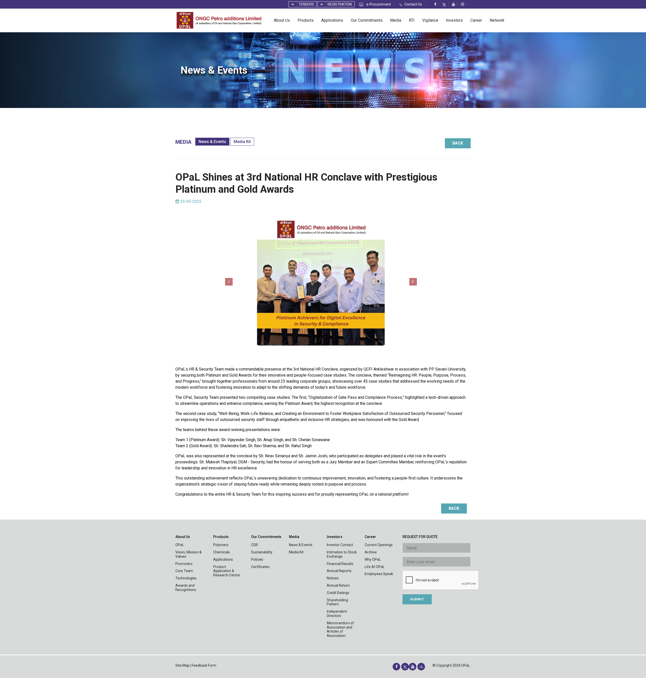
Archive (371, 552)
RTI (412, 20)
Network (497, 20)
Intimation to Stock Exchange (342, 554)
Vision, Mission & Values (188, 554)
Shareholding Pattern (337, 602)
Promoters (184, 564)
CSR (254, 545)
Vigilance (430, 20)
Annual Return (338, 585)
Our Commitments (367, 20)
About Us (282, 20)
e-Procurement (378, 4)
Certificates (260, 567)
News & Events (212, 141)
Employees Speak (379, 574)
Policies (257, 559)
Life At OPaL (375, 567)
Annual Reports (339, 571)
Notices (333, 578)
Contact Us (413, 4)
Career (476, 20)
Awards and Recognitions (185, 587)
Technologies (186, 578)
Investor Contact (340, 545)
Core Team (184, 571)
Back (457, 143)
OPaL (179, 545)
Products (306, 20)
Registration (339, 4)
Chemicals (221, 552)
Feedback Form (204, 665)
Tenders (306, 4)
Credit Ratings (338, 593)
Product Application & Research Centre (226, 571)
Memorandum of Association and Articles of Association (340, 629)
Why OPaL (373, 559)
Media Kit (242, 141)
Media (395, 20)
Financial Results (340, 564)
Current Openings (379, 545)
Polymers (220, 545)
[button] (229, 282)
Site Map (182, 665)
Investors (454, 20)
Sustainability (262, 552)
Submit (417, 599)
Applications (332, 20)
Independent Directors (337, 613)
